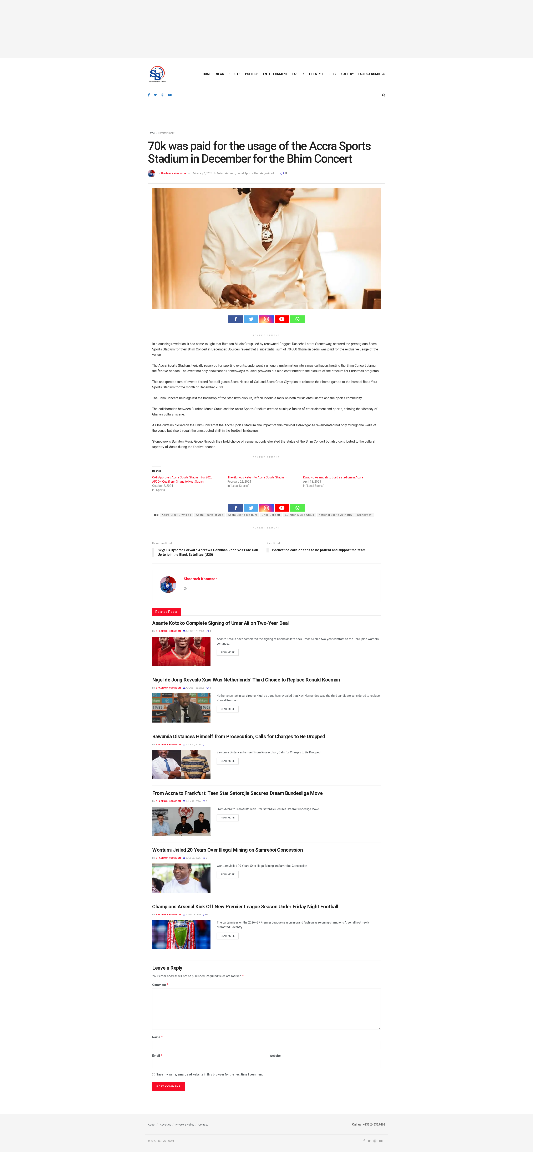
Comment (160, 985)
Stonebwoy (364, 514)
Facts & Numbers (371, 74)
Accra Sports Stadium (242, 514)
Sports (234, 74)
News (220, 74)
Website (275, 1055)
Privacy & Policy (185, 1124)
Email (157, 1056)
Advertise (165, 1124)
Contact (203, 1124)
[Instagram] (266, 319)
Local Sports (245, 173)
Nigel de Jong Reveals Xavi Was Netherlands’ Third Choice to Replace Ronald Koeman (246, 680)
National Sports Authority (335, 514)
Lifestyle (316, 74)
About (151, 1124)
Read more (228, 652)
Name (157, 1037)
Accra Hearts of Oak (209, 514)
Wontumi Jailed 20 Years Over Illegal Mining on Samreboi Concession (227, 850)
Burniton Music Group (299, 514)
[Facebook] (235, 319)
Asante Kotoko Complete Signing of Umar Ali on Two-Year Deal (220, 623)
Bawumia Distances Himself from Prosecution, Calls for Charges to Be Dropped (238, 736)
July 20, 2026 (192, 858)
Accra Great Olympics (176, 514)
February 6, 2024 (202, 173)
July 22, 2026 (192, 744)
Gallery (347, 74)
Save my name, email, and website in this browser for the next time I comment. (210, 1074)
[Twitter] (251, 319)
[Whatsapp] (297, 319)
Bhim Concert (271, 514)
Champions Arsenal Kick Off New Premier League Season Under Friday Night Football (245, 907)
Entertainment (275, 74)
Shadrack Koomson (173, 173)
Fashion (298, 74)
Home (207, 74)
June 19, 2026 (193, 914)
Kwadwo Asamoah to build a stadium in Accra (333, 477)
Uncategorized (264, 173)
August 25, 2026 (194, 631)
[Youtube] (282, 319)
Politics (252, 74)
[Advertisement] (266, 29)
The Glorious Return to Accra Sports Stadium (257, 477)
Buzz (333, 74)
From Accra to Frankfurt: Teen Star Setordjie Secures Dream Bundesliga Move (237, 793)
